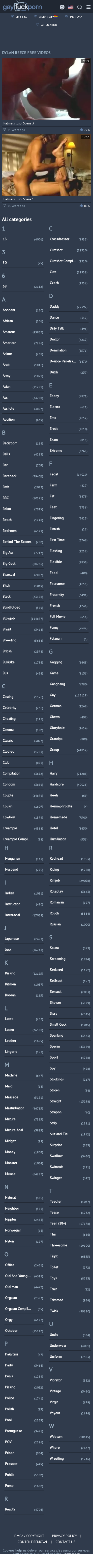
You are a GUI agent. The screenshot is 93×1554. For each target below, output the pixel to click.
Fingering (69, 518)
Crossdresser (69, 239)
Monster (24, 1163)
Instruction (24, 904)
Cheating (23, 718)
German (69, 706)
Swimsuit (70, 1167)
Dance (69, 317)
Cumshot (69, 250)
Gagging (69, 662)
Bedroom (23, 530)
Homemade (69, 817)
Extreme (69, 450)
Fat (69, 496)
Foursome (69, 583)
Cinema (23, 729)
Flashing (69, 551)
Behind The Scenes (23, 541)
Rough (70, 913)
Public (24, 1474)
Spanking (70, 1035)
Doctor (69, 339)
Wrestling (70, 1458)
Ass (23, 397)
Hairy (69, 773)
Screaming (70, 958)
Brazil (23, 629)
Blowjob (23, 618)
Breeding (23, 640)
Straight (70, 1101)
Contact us (65, 1542)
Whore (70, 1447)
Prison (24, 1452)
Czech (69, 282)
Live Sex (21, 16)
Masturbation (24, 1108)
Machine (24, 1075)
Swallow (70, 1156)
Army (23, 375)
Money (24, 1152)
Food (69, 572)
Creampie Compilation (23, 839)
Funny (69, 627)
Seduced (70, 969)
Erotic (69, 428)
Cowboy (23, 817)
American (23, 342)
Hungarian (24, 858)
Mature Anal (24, 1130)
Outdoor (24, 1330)
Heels (69, 795)
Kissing (24, 973)
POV (24, 1442)
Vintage (70, 1391)
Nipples (24, 1219)
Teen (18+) (70, 1223)
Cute (69, 272)
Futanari (69, 638)
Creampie (23, 828)
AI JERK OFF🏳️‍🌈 (48, 16)
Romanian (70, 902)
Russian (70, 924)
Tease (70, 1212)
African (23, 321)
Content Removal (33, 1542)
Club (23, 762)
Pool (24, 1420)
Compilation (23, 773)
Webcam (70, 1436)
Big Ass (23, 552)
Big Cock (23, 563)
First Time (69, 540)
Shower (70, 1002)
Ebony (69, 395)
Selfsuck (70, 980)
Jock (24, 949)
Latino (24, 1029)
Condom (23, 784)
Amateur (23, 332)
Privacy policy (64, 1536)
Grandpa (69, 738)
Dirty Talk (69, 328)
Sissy (70, 1013)
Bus (23, 673)
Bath (23, 487)
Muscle (24, 1173)
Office (24, 1265)
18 (23, 239)
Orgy (24, 1319)
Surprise (70, 1145)
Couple (23, 795)
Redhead (70, 858)
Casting (23, 696)
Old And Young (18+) (24, 1276)
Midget (24, 1141)
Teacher (70, 1201)
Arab (23, 364)
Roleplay (70, 891)
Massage (24, 1097)
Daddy (69, 306)
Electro (69, 406)
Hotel (69, 828)
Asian (23, 386)
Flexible (69, 561)
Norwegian (24, 1230)
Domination (69, 350)
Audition (23, 419)
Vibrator (70, 1380)
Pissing (24, 1387)
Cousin (23, 806)
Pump (24, 1485)
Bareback (23, 476)
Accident (23, 310)
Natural (24, 1197)
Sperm (70, 1046)
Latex (24, 1018)
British (23, 651)
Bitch (23, 585)
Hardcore (69, 784)
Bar (23, 465)
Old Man (24, 1286)
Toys (70, 1278)
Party (24, 1365)
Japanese (24, 938)
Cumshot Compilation (69, 261)
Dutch (69, 372)
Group (69, 749)
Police (24, 1398)
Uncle (70, 1334)
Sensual (70, 991)
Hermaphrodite (69, 806)
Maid (24, 1086)
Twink (70, 1311)
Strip (70, 1123)
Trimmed (70, 1300)
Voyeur (70, 1413)
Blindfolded (23, 607)
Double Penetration (69, 361)
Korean (24, 995)
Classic (23, 740)
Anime (23, 353)
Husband (24, 869)
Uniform (70, 1356)
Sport (70, 1057)
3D (23, 262)
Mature (24, 1119)
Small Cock (70, 1024)
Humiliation (69, 839)
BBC (23, 498)
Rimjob (70, 880)
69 (23, 286)
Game (69, 673)
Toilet (70, 1267)
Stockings (70, 1079)
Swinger (70, 1177)
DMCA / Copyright (29, 1536)
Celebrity (23, 707)
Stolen (70, 1090)
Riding (70, 869)
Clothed (23, 751)
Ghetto (69, 717)
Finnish (69, 529)
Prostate (24, 1463)
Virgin (70, 1402)
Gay (69, 695)
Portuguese (24, 1431)
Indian (24, 893)
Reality (24, 1509)
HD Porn (76, 16)
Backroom (23, 443)
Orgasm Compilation (24, 1308)
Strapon (70, 1112)
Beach (23, 519)
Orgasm (24, 1297)
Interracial (24, 915)
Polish (24, 1409)
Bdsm (23, 508)
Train (70, 1289)
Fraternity (69, 594)
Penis (24, 1376)
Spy (70, 1068)
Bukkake (23, 662)
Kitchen (24, 984)
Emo (69, 417)
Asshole (23, 408)
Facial (69, 474)
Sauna (70, 947)
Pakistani (24, 1354)
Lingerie (24, 1051)
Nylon (24, 1241)
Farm (69, 485)
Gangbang (69, 684)
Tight (70, 1256)
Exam (69, 439)
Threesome (70, 1245)
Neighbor (24, 1208)
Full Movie (69, 616)
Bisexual (23, 574)
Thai (70, 1234)
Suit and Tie (70, 1134)
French (69, 605)
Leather (24, 1040)
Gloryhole (69, 727)
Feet (69, 507)
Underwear (70, 1345)
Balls (23, 454)
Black (23, 596)
